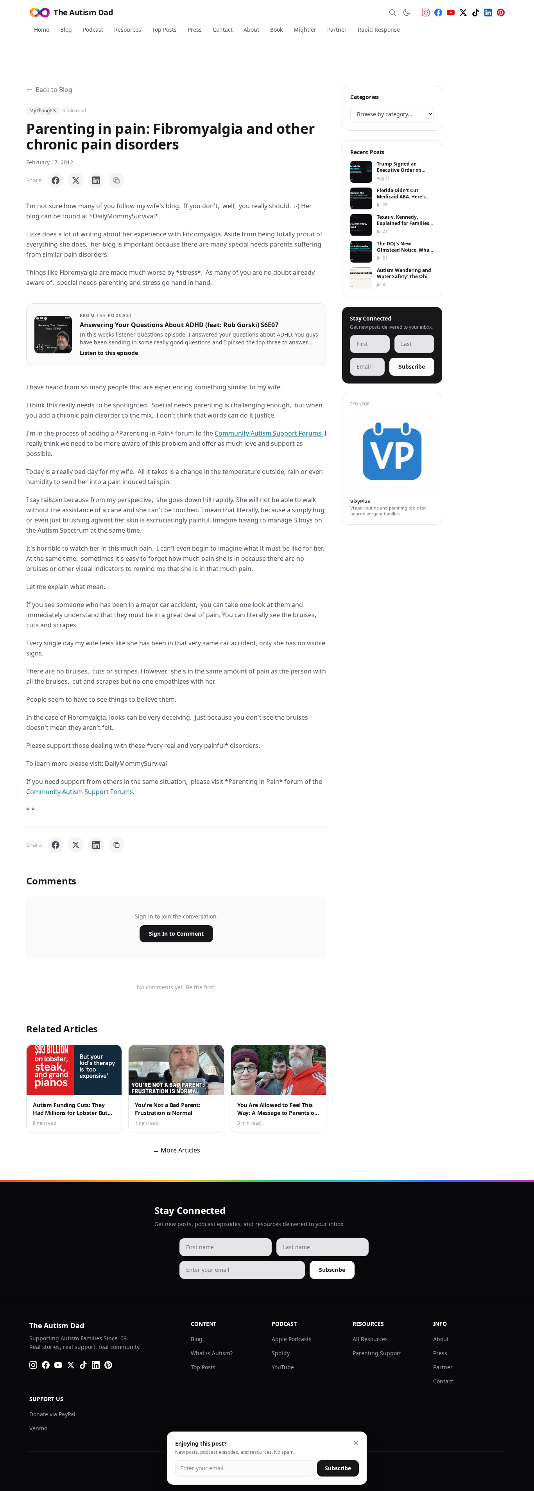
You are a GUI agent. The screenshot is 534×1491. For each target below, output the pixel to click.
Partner (337, 29)
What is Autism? (212, 1353)
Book (276, 29)
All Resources (370, 1339)
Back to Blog (54, 89)
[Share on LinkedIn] (96, 180)
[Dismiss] (355, 1443)
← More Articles (176, 1150)
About (251, 29)
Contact (223, 29)
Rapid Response (379, 29)
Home (41, 29)
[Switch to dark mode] (406, 12)
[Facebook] (438, 12)
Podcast (93, 29)
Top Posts (164, 29)
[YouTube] (451, 12)
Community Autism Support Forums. (269, 433)
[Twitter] (463, 12)
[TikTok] (476, 12)
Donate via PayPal (52, 1414)
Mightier (305, 29)
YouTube (283, 1367)
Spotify (281, 1353)
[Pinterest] (501, 12)
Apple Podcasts (292, 1339)
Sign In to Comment (176, 933)
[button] (53, 334)
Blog (66, 29)
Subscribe (412, 366)
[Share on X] (76, 180)
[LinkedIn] (488, 12)
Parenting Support (377, 1353)
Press (195, 29)
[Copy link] (116, 180)
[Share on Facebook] (55, 180)
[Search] (392, 12)
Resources (127, 29)
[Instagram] (426, 12)
